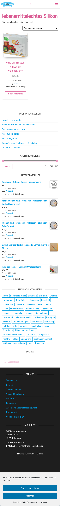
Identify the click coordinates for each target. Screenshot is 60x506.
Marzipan (50, 317)
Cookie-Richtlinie (19, 502)
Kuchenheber (42, 313)
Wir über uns (11, 380)
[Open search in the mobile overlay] (30, 4)
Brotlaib (53, 296)
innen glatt (18, 313)
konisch (29, 313)
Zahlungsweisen (13, 389)
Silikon (16, 339)
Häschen (7, 313)
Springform (26, 339)
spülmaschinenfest (43, 339)
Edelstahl (45, 300)
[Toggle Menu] (56, 4)
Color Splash (21, 300)
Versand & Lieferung (15, 394)
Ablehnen (30, 496)
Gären (40, 304)
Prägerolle (31, 334)
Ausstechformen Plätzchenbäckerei (18, 124)
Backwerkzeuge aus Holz (13, 129)
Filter (7, 166)
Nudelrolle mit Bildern (40, 326)
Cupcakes (34, 300)
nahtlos (6, 326)
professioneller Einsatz (13, 334)
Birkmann (32, 296)
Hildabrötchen (16, 308)
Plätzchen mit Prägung (25, 330)
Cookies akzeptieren (30, 488)
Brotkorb (43, 296)
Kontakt (9, 385)
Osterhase (8, 330)
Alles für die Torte (10, 134)
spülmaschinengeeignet (14, 343)
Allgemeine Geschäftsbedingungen (21, 408)
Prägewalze (44, 334)
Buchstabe (8, 300)
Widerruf (10, 398)
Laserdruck (8, 317)
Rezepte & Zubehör (11, 147)
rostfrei (6, 339)
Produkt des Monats (11, 120)
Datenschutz (32, 502)
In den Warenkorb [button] (15, 94)
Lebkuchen (39, 317)
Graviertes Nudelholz (25, 304)
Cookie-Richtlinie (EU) (15, 417)
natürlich (24, 326)
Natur (15, 326)
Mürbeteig (49, 321)
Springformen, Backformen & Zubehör (20, 143)
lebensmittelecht (23, 317)
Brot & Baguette (9, 138)
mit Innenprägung (21, 321)
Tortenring (39, 343)
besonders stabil (18, 296)
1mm (5, 296)
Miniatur (6, 321)
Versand (17, 84)
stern (29, 343)
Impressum (43, 502)
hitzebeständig (32, 308)
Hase (5, 308)
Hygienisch (47, 308)
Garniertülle (8, 304)
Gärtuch (49, 304)
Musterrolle (37, 321)
